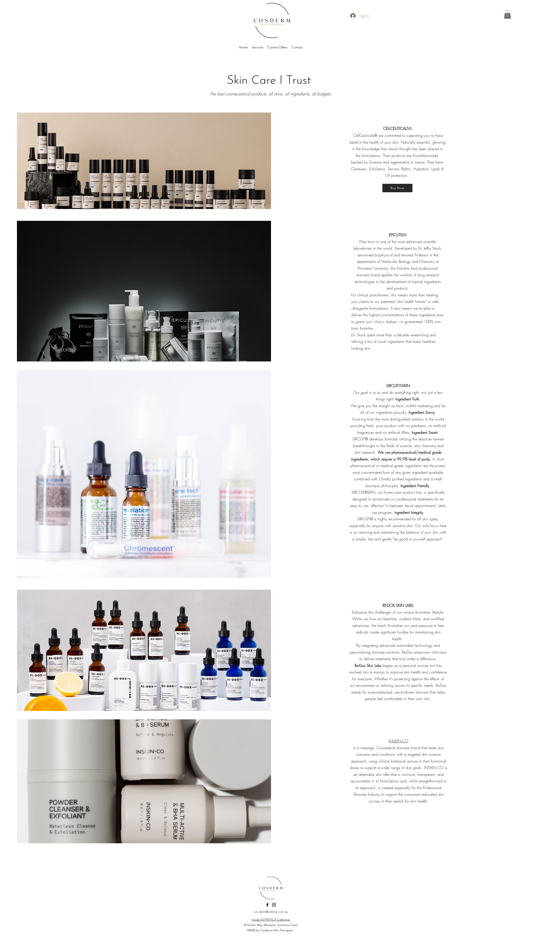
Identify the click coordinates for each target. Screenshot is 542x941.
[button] (507, 14)
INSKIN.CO (398, 740)
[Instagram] (274, 904)
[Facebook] (267, 904)
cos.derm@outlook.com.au (270, 912)
